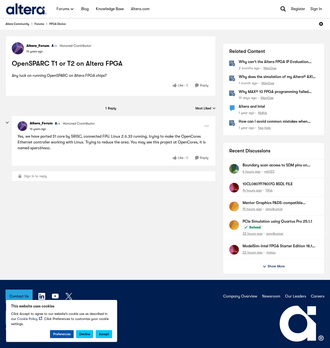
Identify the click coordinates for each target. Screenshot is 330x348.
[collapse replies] (7, 123)
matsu (271, 252)
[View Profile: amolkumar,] (234, 206)
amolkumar (274, 209)
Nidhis (262, 113)
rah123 (269, 171)
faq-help (264, 128)
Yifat (269, 190)
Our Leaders (295, 296)
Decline (84, 334)
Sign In (316, 9)
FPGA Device (57, 24)
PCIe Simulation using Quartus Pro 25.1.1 (277, 221)
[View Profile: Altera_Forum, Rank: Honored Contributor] (18, 48)
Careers (317, 296)
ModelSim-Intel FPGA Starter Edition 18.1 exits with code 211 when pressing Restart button (278, 246)
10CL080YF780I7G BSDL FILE (268, 184)
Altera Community (17, 24)
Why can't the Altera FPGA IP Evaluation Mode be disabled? (273, 62)
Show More (276, 266)
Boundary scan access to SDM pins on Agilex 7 (275, 165)
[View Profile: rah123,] (234, 169)
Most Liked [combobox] (205, 108)
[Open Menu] (321, 24)
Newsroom (271, 296)
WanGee (269, 68)
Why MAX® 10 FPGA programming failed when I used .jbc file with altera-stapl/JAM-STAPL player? (276, 92)
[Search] (283, 9)
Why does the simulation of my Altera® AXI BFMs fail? (276, 77)
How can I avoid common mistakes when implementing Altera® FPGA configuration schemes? (275, 121)
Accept (104, 334)
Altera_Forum (37, 46)
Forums (39, 24)
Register (298, 9)
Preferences (62, 334)
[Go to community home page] (26, 9)
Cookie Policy (27, 319)
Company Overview (240, 296)
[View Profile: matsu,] (234, 250)
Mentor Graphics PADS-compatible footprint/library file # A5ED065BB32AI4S (278, 203)
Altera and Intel (252, 106)
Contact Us (19, 296)
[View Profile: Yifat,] (234, 187)
